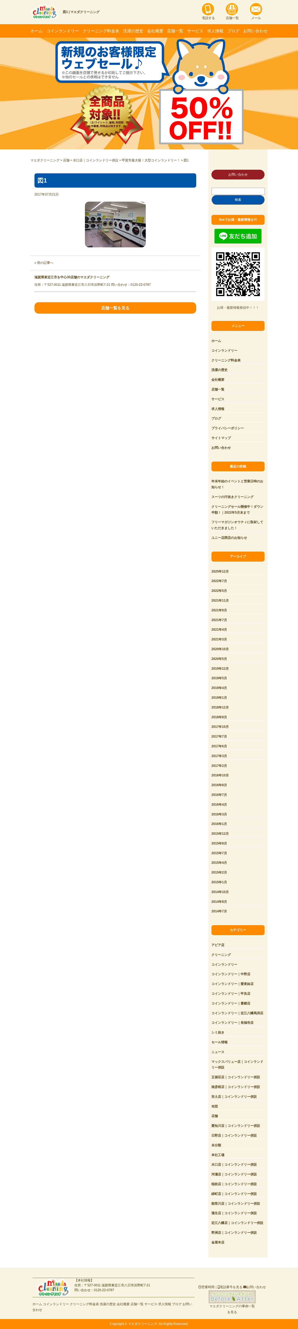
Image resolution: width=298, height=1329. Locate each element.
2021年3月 (219, 639)
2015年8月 (219, 843)
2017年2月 (219, 765)
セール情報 (219, 1042)
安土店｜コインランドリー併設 (234, 1096)
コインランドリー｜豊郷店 (230, 1003)
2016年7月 (219, 795)
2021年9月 (219, 610)
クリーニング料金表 (101, 31)
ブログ (233, 31)
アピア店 (217, 945)
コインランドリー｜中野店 (230, 974)
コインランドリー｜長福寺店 (232, 1022)
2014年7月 (219, 911)
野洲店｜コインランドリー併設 (234, 1232)
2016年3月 (219, 814)
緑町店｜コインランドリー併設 (234, 1193)
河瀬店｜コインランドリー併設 (234, 1174)
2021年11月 (220, 600)
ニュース (217, 1052)
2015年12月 (220, 833)
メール (256, 18)
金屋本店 (217, 1242)
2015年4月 (219, 862)
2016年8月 (219, 785)
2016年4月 (219, 804)
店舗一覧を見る (115, 308)
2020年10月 (220, 649)
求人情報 (215, 31)
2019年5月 (219, 678)
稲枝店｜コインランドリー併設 (234, 1184)
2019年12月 (220, 668)
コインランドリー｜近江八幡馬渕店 (237, 1013)
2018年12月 (220, 707)
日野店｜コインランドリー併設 (234, 1135)
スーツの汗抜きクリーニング (232, 497)
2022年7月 (219, 581)
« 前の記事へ (43, 262)
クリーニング (221, 954)
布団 (214, 1106)
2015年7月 (219, 853)
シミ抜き (217, 1032)
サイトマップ (221, 438)
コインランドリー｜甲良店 (230, 993)
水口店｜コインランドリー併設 (234, 1164)
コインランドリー (62, 31)
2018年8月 (219, 717)
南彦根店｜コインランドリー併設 (235, 1087)
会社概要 (155, 31)
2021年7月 (219, 620)
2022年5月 (219, 590)
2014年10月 (220, 892)
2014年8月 (219, 901)
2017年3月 (219, 756)
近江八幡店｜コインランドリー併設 (237, 1223)
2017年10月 (220, 726)
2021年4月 (219, 629)
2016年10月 (220, 775)
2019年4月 (219, 688)
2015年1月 (219, 882)
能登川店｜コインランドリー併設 (235, 1203)
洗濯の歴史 (133, 31)
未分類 (216, 1145)
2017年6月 (219, 746)
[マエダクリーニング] (53, 1287)
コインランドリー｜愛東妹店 (232, 984)
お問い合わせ (255, 31)
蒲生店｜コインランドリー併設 (234, 1213)
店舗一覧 (232, 18)
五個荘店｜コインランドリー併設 (235, 1077)
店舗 (214, 1116)
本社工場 (217, 1155)
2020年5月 (219, 659)
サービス (195, 31)
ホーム (36, 31)
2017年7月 (219, 736)
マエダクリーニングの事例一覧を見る (232, 1296)
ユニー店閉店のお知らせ (229, 537)
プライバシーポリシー (227, 428)
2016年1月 (219, 824)
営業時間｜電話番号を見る (222, 1287)
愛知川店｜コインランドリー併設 (235, 1125)
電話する (208, 18)
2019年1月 (219, 697)
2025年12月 (220, 571)
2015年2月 (219, 872)
